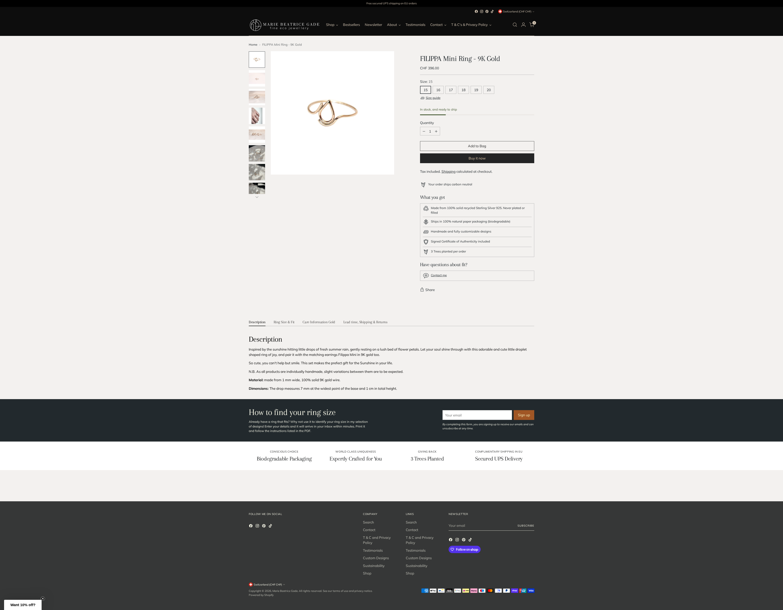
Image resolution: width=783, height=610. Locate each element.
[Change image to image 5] (257, 134)
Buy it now (477, 158)
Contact (369, 530)
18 (463, 90)
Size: (426, 81)
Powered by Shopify (261, 595)
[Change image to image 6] (257, 153)
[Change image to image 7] (257, 172)
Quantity (427, 123)
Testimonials (373, 550)
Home (253, 44)
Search (368, 522)
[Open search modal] (515, 25)
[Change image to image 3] (257, 97)
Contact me (439, 275)
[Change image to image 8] (257, 191)
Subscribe (526, 525)
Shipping (448, 171)
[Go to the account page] (523, 25)
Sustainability (374, 566)
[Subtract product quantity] (424, 131)
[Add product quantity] (436, 131)
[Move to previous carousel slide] (521, 487)
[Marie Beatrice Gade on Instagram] (481, 11)
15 (426, 90)
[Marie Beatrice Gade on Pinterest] (487, 11)
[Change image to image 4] (257, 116)
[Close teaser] (43, 599)
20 (489, 90)
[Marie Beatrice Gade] (284, 25)
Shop (367, 573)
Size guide (433, 98)
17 (451, 90)
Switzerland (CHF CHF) (517, 11)
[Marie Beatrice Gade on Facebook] (476, 11)
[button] (23, 605)
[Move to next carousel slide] (530, 487)
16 (438, 90)
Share (430, 290)
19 (476, 90)
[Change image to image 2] (257, 78)
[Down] (257, 197)
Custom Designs (376, 558)
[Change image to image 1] (257, 59)
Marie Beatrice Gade (285, 590)
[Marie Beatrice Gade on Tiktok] (492, 11)
